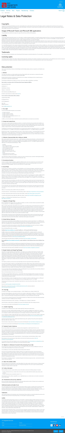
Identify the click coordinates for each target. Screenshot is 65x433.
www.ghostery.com (29, 226)
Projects (18, 10)
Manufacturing (24, 10)
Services (8, 10)
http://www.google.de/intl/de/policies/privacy (8, 287)
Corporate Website (53, 423)
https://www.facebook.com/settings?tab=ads (35, 341)
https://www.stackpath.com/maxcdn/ (13, 240)
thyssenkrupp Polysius (22, 425)
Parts (13, 10)
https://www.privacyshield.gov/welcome (19, 236)
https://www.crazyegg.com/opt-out (23, 304)
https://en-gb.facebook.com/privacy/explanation (36, 191)
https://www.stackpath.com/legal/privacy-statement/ (31, 247)
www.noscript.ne (22, 226)
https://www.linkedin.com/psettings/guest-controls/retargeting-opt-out (28, 323)
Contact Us (61, 1)
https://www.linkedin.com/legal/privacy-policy (34, 195)
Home (3, 12)
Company (32, 10)
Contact (3, 425)
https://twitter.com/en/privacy (6, 198)
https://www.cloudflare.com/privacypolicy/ (30, 238)
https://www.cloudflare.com (10, 230)
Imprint (19, 93)
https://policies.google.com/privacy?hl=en (34, 193)
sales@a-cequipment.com (8, 106)
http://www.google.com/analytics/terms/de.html (13, 284)
